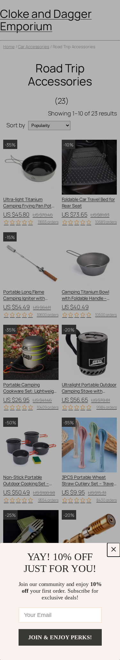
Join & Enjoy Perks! (60, 637)
